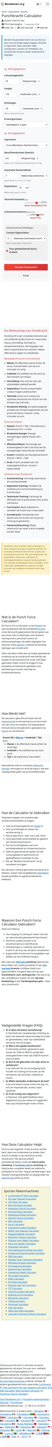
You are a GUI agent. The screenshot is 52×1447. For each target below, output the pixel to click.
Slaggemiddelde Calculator (21, 1234)
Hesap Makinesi (25, 1423)
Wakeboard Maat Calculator (22, 1214)
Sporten (24, 11)
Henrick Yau (18, 20)
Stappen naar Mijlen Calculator (23, 1240)
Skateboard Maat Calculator (22, 1272)
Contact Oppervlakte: (17, 232)
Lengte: (8, 88)
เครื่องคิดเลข (25, 1433)
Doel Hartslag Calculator (20, 1211)
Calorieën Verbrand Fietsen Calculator (27, 1314)
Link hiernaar (26, 27)
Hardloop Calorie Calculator (22, 1208)
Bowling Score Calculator (20, 1294)
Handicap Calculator (18, 1246)
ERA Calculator (15, 1221)
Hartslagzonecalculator (20, 1266)
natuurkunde (8, 721)
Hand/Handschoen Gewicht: (19, 152)
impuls (5, 731)
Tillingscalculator (16, 1301)
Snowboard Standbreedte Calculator (26, 1253)
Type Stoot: (10, 139)
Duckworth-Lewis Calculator (22, 1227)
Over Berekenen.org (10, 1399)
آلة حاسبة (9, 1433)
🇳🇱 (38, 4)
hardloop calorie (24, 1165)
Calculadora (23, 1414)
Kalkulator (44, 1423)
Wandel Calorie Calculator (21, 1218)
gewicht (21, 644)
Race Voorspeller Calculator (22, 1243)
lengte (37, 826)
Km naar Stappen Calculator (22, 1198)
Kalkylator (5, 1430)
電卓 (14, 1436)
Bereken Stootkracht (26, 267)
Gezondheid (13, 11)
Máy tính (31, 1430)
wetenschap (8, 1177)
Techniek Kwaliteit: (14, 199)
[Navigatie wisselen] (47, 4)
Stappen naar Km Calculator (22, 1285)
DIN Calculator (15, 1256)
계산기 (25, 1436)
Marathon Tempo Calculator (22, 1237)
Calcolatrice (6, 1414)
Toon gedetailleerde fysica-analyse (23, 250)
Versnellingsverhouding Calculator (25, 1250)
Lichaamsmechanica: (15, 211)
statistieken (42, 872)
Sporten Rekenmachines (12, 1381)
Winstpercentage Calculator (22, 1262)
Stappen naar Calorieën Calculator (25, 1259)
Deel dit (43, 27)
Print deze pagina (13, 24)
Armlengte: (10, 102)
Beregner (39, 1411)
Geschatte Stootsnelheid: (17, 170)
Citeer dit (8, 27)
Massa (20, 737)
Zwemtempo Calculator (20, 1269)
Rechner (46, 1430)
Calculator (13, 1417)
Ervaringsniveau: (13, 119)
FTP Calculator (15, 1288)
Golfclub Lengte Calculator (21, 1291)
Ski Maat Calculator (18, 1282)
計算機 (39, 1433)
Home (4, 11)
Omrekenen (17, 1402)
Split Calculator (15, 1307)
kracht (42, 628)
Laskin (19, 1430)
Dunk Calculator (16, 1224)
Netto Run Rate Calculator (21, 1310)
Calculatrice (6, 1423)
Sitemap (4, 1402)
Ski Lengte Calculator (18, 1275)
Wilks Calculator (16, 1278)
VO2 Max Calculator (18, 1202)
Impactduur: (11, 186)
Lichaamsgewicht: (14, 75)
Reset (26, 275)
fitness (38, 625)
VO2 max (20, 961)
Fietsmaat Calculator (18, 1304)
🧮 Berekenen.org (12, 4)
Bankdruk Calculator (18, 1298)
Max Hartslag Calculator (20, 1205)
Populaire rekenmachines (36, 1399)
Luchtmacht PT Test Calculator (23, 1195)
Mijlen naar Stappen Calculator (23, 1230)
